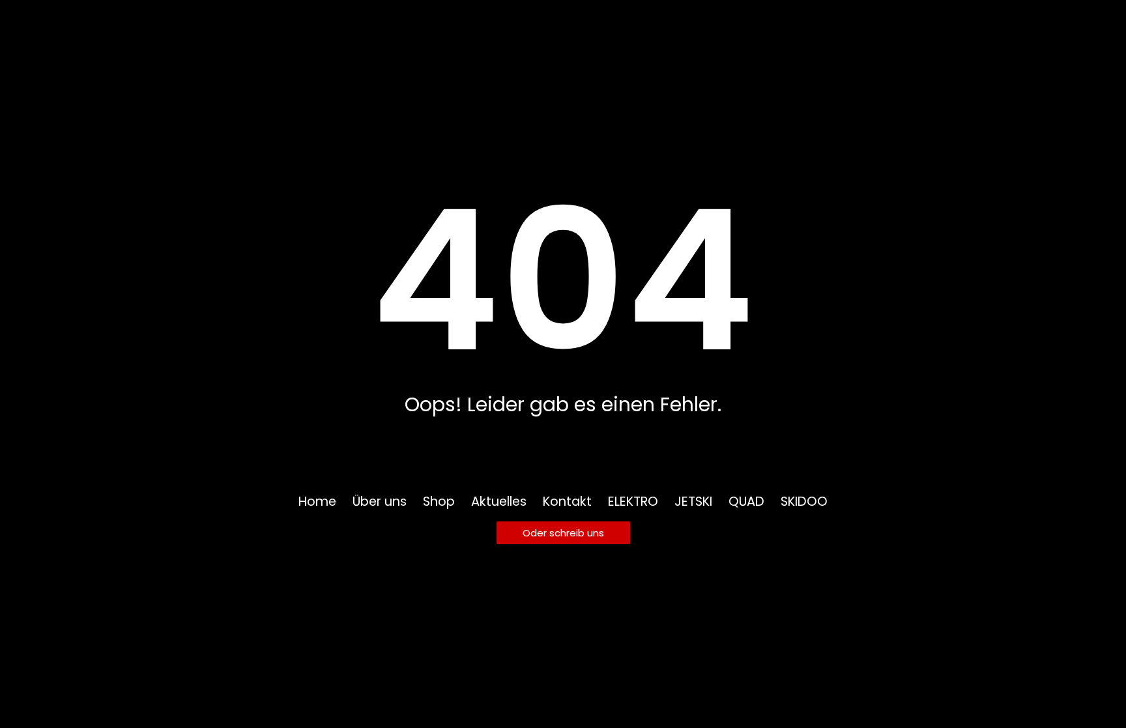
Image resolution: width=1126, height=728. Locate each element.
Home (317, 501)
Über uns (380, 501)
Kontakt (567, 501)
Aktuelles (499, 501)
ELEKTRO (633, 501)
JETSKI (693, 501)
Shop (439, 501)
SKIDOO (804, 501)
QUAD (746, 501)
